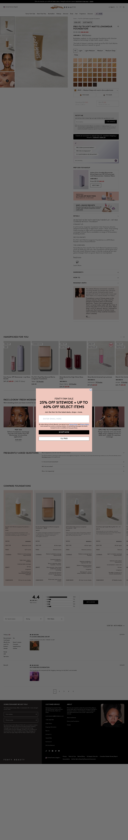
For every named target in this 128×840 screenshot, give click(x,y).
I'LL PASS (64, 438)
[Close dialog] (91, 390)
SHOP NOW (64, 432)
